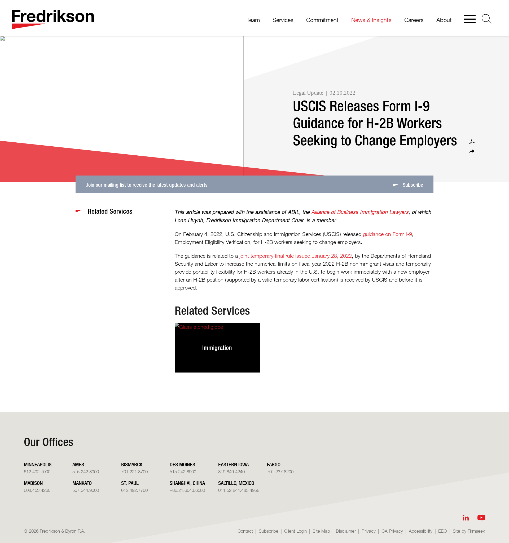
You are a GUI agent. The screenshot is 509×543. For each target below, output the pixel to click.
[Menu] (470, 19)
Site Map (321, 531)
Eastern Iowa (233, 464)
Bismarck (131, 464)
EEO (442, 531)
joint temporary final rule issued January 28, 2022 (295, 256)
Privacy (369, 531)
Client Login (295, 531)
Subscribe (268, 531)
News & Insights (371, 19)
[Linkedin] (466, 517)
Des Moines (182, 464)
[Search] (487, 19)
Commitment (322, 19)
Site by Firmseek (469, 531)
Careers (414, 19)
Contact (245, 531)
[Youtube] (481, 517)
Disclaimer (346, 531)
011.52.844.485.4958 (238, 490)
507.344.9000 (85, 490)
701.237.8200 (280, 471)
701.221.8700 (134, 471)
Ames (78, 464)
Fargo (273, 464)
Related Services (212, 310)
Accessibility (420, 531)
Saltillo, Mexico (236, 483)
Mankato (82, 483)
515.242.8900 (85, 471)
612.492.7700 (134, 490)
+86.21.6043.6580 (187, 490)
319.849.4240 (231, 471)
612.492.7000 (37, 471)
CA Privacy (392, 531)
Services (283, 19)
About (444, 19)
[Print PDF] (472, 141)
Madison (33, 483)
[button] (472, 151)
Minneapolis (37, 464)
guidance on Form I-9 (387, 234)
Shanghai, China (187, 483)
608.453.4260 (37, 490)
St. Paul (130, 483)
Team (253, 19)
